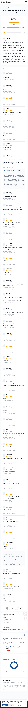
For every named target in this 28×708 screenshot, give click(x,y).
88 (20, 608)
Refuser (11, 705)
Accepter (5, 705)
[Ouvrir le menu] (26, 2)
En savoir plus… (12, 689)
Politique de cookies (18, 705)
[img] (12, 38)
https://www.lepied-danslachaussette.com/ (13, 629)
